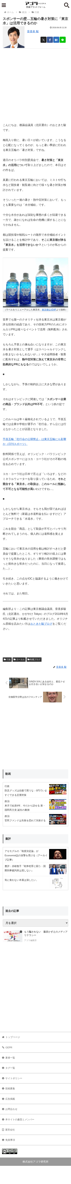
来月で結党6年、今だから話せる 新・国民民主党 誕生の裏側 (25, 807)
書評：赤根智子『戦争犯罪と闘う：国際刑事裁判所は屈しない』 (25, 868)
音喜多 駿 (33, 31)
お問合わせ (11, 1109)
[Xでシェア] (43, 40)
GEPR (9, 1047)
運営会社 (10, 1129)
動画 (8, 773)
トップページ (13, 1037)
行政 (9, 659)
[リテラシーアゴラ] (12, 936)
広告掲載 (10, 1098)
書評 (8, 838)
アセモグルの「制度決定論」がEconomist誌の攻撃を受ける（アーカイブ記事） (26, 855)
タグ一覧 (10, 1067)
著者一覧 (10, 1057)
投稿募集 (10, 1088)
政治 (7, 801)
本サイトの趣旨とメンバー (19, 1119)
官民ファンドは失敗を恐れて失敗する (25, 820)
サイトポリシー (13, 1078)
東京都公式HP (49, 309)
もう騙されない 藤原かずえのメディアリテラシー (46, 933)
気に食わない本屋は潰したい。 (21, 880)
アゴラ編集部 (30, 940)
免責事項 (10, 1139)
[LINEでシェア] (63, 40)
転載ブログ (35, 659)
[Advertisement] (35, 84)
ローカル (20, 659)
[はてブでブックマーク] (56, 40)
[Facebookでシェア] (50, 40)
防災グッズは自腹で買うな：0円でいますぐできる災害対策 (26, 792)
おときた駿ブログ (41, 623)
